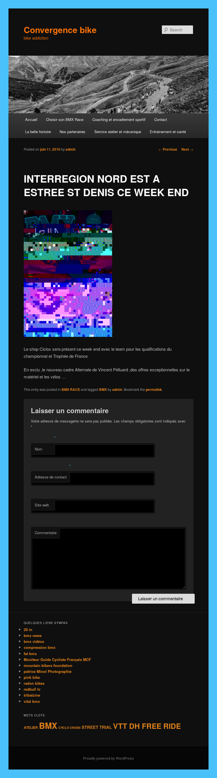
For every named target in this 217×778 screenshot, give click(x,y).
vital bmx (32, 701)
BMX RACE (71, 389)
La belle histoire (38, 131)
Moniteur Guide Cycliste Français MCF (57, 659)
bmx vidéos (34, 641)
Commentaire (46, 532)
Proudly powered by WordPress (108, 758)
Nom (38, 449)
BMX (103, 389)
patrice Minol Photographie (47, 671)
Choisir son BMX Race (64, 119)
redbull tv (32, 689)
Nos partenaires (72, 131)
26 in (28, 629)
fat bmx (30, 653)
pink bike (32, 677)
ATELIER (31, 727)
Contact (160, 119)
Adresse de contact (51, 477)
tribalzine (32, 695)
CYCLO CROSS (69, 727)
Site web (42, 505)
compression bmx (39, 647)
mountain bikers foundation (48, 665)
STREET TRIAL (97, 727)
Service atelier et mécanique (117, 131)
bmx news (33, 635)
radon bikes (34, 683)
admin (70, 149)
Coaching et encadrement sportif (119, 119)
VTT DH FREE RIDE (147, 726)
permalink (154, 389)
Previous (168, 149)
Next (187, 149)
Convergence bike (60, 29)
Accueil (31, 119)
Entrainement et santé (168, 131)
